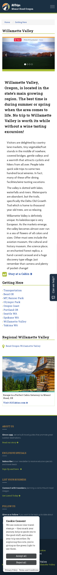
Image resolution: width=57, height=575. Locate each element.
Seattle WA (10, 313)
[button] (6, 53)
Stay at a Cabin (19, 274)
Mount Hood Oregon (22, 8)
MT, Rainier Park (13, 298)
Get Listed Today (10, 495)
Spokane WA (11, 317)
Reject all (21, 562)
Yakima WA (10, 325)
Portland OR (10, 309)
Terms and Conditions (29, 570)
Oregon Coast (11, 305)
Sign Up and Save (10, 469)
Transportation (12, 290)
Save (19, 40)
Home (7, 22)
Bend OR (8, 294)
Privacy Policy (11, 570)
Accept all (21, 555)
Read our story (9, 442)
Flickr (41, 40)
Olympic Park (11, 302)
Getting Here (21, 22)
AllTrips (16, 5)
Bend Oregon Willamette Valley (23, 346)
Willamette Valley (14, 321)
